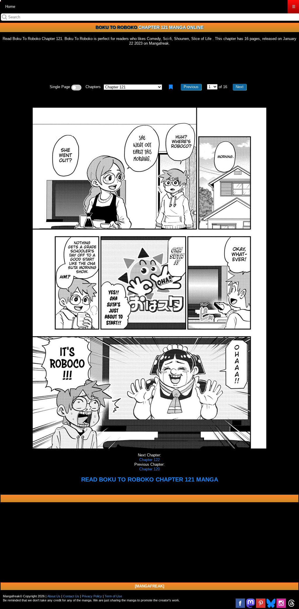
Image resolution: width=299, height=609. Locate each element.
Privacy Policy (92, 596)
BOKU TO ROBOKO (116, 27)
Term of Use (113, 596)
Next (240, 87)
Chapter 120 (149, 469)
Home (10, 6)
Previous (191, 87)
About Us (53, 596)
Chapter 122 (149, 460)
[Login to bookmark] (170, 87)
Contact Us (71, 596)
